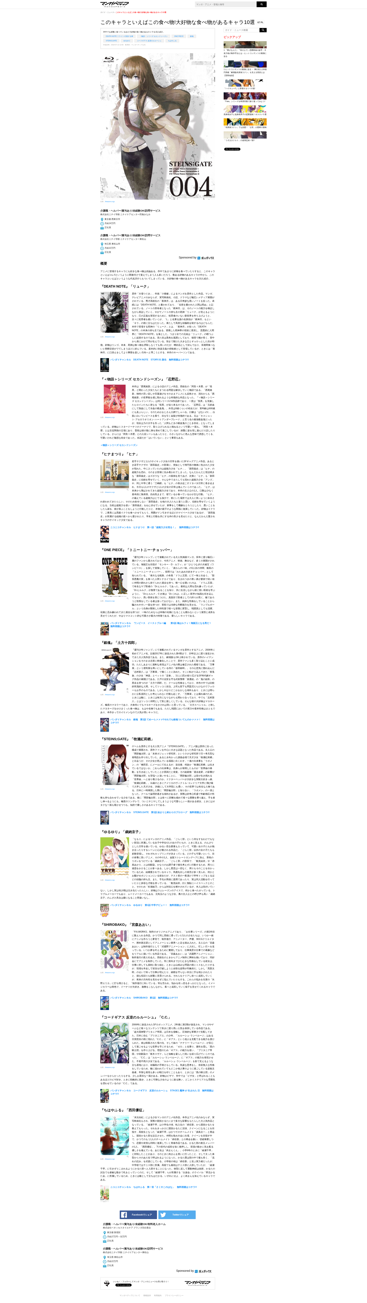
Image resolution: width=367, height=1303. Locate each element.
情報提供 (147, 1295)
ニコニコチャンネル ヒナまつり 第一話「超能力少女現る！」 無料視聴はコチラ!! (154, 527)
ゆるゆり (126, 41)
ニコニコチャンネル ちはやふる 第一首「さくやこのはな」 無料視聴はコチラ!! (153, 1187)
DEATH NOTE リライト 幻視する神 (119, 36)
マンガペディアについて (130, 1295)
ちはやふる (172, 41)
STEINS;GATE (111, 41)
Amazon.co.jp (110, 201)
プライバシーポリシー (174, 1295)
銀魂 (192, 36)
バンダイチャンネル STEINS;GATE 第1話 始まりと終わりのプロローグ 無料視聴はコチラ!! (159, 812)
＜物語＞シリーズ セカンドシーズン (119, 445)
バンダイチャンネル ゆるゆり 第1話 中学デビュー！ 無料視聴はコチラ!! (149, 905)
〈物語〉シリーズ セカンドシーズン (154, 36)
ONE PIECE (179, 36)
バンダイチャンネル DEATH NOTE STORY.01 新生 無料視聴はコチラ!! (149, 359)
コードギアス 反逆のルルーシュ (149, 41)
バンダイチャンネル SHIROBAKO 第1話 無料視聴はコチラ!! (144, 998)
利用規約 (158, 1295)
